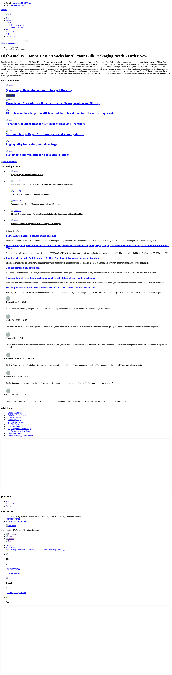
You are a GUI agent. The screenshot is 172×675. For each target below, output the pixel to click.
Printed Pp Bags (14, 420)
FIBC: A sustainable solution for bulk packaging (31, 235)
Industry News (17, 27)
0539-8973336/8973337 (15, 573)
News (8, 23)
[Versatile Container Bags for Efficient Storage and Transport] (11, 120)
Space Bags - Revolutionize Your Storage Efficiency (39, 90)
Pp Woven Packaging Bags (19, 431)
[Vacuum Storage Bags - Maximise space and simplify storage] (11, 131)
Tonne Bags (42, 550)
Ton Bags (60, 550)
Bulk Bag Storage (15, 413)
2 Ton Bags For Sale (16, 422)
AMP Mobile (11, 547)
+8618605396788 (17, 5)
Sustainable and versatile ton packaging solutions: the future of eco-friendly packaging (50, 278)
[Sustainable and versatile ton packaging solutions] (11, 151)
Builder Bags (11, 550)
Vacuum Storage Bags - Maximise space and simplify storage (45, 134)
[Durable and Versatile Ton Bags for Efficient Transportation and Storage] (11, 100)
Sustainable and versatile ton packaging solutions (37, 154)
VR (7, 34)
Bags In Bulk (23, 550)
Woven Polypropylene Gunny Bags (22, 435)
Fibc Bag (32, 550)
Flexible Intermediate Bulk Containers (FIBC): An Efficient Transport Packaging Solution (52, 258)
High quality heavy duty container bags (31, 144)
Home (8, 18)
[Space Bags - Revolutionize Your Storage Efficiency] (11, 85)
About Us (10, 32)
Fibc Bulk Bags (14, 426)
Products (9, 20)
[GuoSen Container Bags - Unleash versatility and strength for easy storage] (16, 181)
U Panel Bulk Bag (15, 417)
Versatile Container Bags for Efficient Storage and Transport (45, 123)
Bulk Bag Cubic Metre (17, 415)
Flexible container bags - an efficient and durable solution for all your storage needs (60, 113)
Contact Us (10, 36)
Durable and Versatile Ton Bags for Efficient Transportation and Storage (53, 103)
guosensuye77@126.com (22, 3)
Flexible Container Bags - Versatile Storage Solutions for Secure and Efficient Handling (47, 214)
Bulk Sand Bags (14, 433)
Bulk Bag (52, 550)
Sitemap (9, 545)
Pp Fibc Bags (13, 424)
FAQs (8, 29)
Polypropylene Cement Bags (19, 429)
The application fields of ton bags (23, 267)
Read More (10, 95)
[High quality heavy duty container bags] (11, 141)
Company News (17, 25)
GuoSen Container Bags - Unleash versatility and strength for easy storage (42, 184)
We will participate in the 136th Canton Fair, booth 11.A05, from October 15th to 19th (50, 287)
